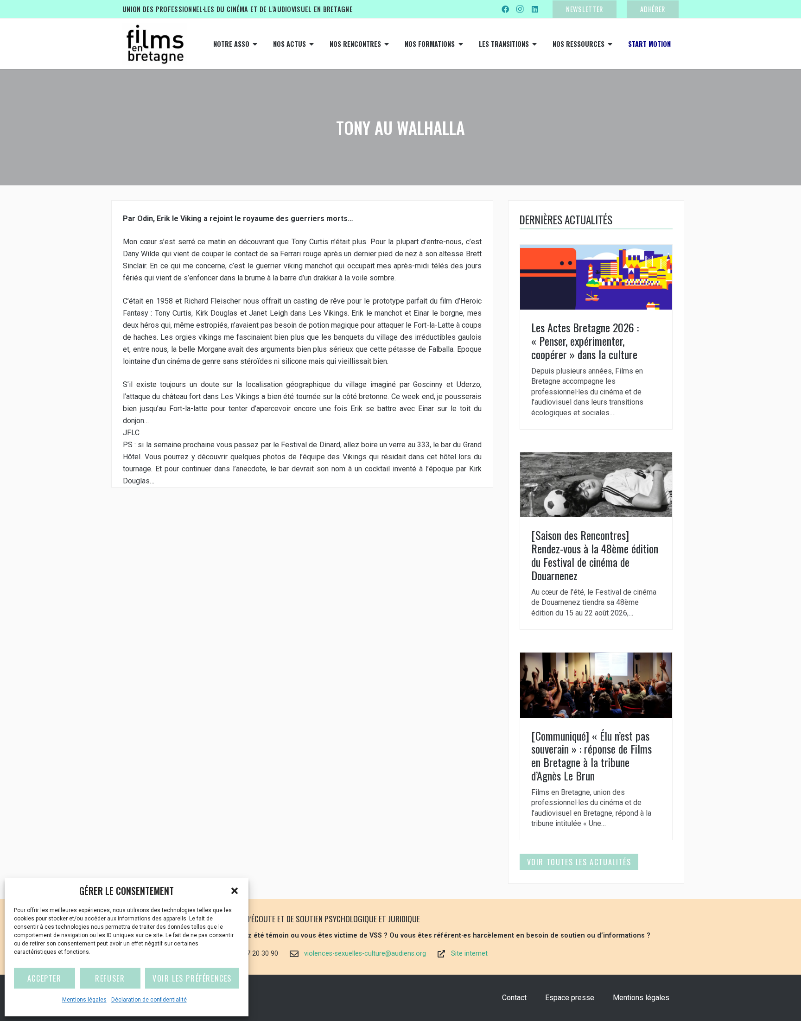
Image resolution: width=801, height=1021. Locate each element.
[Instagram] (520, 9)
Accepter (44, 978)
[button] (234, 890)
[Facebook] (505, 9)
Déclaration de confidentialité (149, 999)
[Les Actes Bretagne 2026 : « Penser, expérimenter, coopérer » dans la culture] (596, 337)
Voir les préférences (192, 978)
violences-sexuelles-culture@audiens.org (365, 954)
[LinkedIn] (535, 9)
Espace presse (569, 997)
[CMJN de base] (154, 44)
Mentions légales (84, 999)
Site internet (469, 954)
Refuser (110, 978)
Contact (514, 997)
